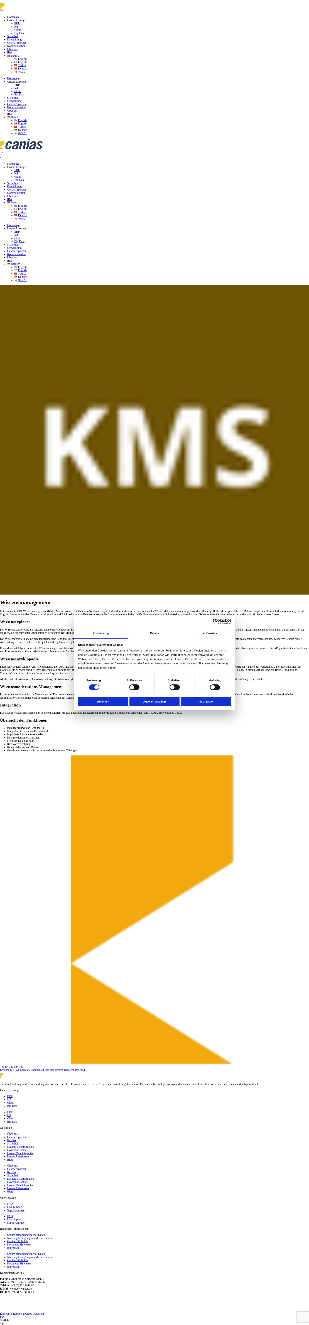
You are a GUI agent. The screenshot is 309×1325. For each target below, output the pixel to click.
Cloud (17, 29)
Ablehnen (103, 701)
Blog (10, 1159)
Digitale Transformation (20, 1146)
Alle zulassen (206, 701)
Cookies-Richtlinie (17, 1241)
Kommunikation (16, 45)
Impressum (13, 1247)
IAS (2, 1316)
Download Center (17, 1149)
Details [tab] (154, 632)
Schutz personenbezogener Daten (26, 1234)
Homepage (13, 16)
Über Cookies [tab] (208, 632)
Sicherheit (12, 36)
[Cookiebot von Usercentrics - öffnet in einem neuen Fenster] (215, 621)
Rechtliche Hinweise (19, 1244)
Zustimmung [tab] (101, 632)
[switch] (134, 687)
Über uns (12, 49)
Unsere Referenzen (18, 1156)
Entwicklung (14, 39)
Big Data (19, 33)
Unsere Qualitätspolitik (20, 1153)
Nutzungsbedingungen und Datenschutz (29, 1238)
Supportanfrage (15, 1210)
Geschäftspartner (16, 42)
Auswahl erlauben (154, 701)
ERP (17, 23)
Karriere (11, 1140)
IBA (9, 52)
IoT (16, 26)
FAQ (10, 1203)
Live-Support (14, 1206)
